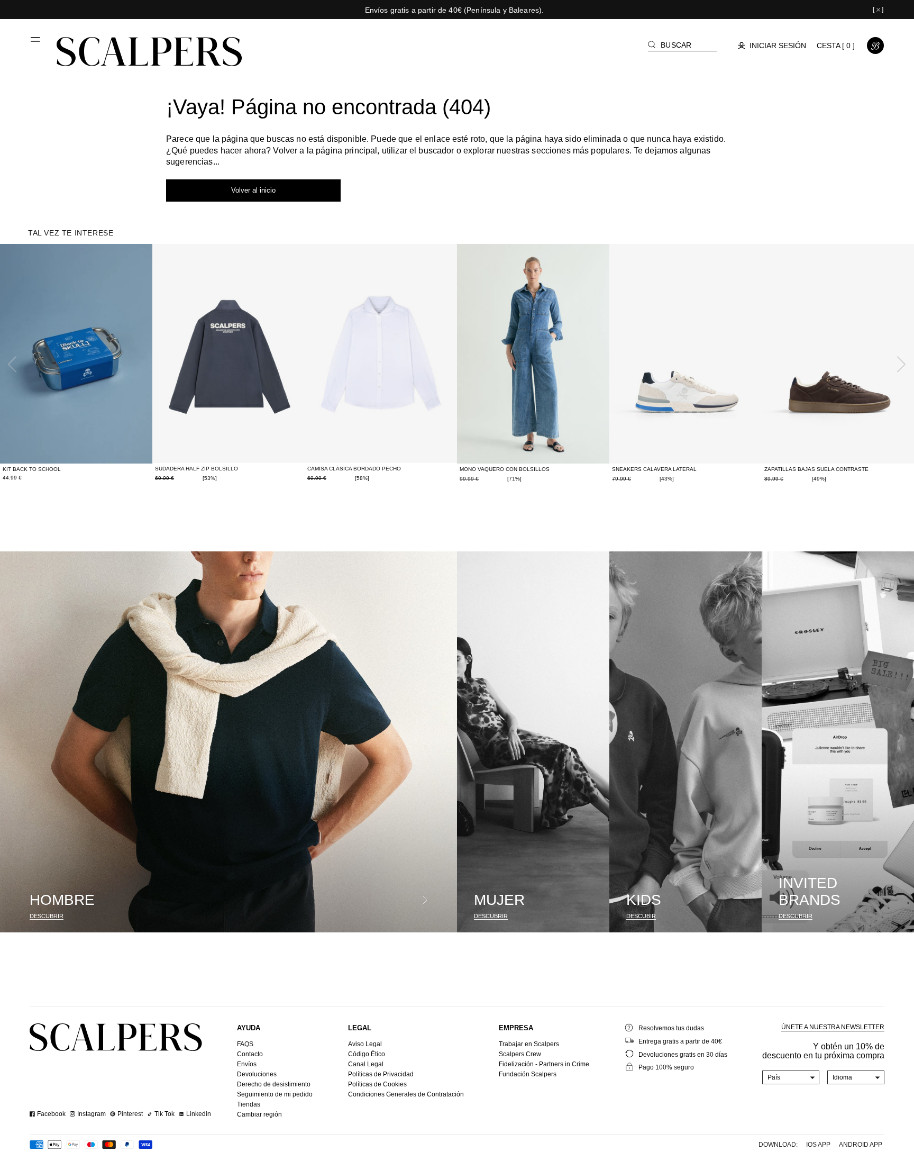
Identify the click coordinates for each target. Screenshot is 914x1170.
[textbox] (791, 1077)
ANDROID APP (860, 1144)
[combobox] (791, 1077)
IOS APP (818, 1144)
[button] (36, 43)
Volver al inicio (253, 190)
